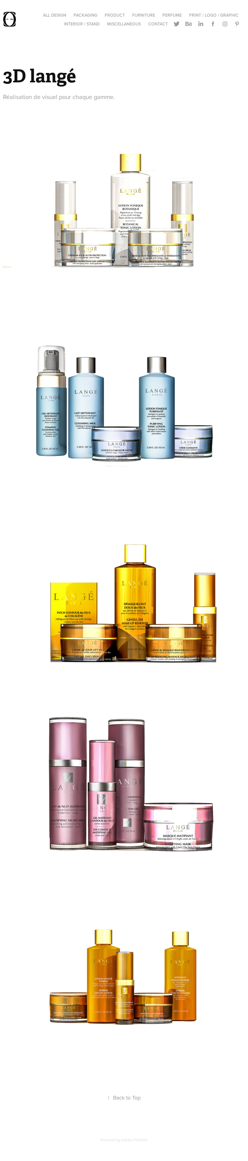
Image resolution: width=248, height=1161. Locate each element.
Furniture (143, 15)
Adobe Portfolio (134, 1140)
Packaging (85, 15)
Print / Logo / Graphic (214, 15)
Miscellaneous (124, 24)
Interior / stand (82, 24)
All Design (54, 15)
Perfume (172, 15)
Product (115, 15)
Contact (158, 24)
